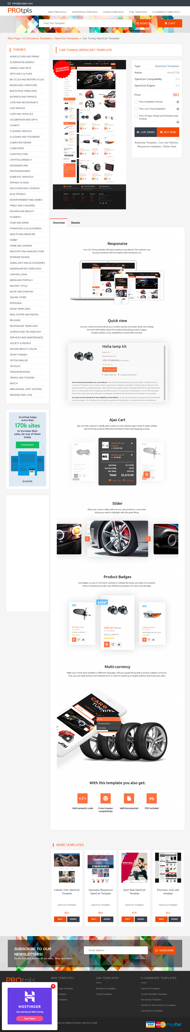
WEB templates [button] (56, 12)
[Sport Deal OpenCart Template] (134, 868)
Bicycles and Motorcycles (27, 79)
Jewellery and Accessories (27, 263)
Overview (59, 222)
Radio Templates (20, 309)
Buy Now (169, 132)
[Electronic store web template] (168, 868)
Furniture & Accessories (25, 228)
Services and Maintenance (26, 337)
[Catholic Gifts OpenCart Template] (67, 868)
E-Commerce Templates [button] (165, 12)
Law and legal (19, 274)
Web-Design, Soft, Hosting (26, 389)
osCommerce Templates (152, 1011)
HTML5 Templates (59, 1000)
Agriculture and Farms (24, 56)
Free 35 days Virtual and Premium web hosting (158, 117)
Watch (14, 383)
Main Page (14, 38)
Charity (15, 125)
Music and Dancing (21, 291)
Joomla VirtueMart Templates (154, 994)
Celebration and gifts (23, 119)
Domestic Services (21, 177)
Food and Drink (19, 223)
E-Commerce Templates (37, 38)
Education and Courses (25, 188)
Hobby (14, 240)
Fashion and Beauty (22, 211)
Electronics (18, 194)
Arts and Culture (21, 74)
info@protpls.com (22, 3)
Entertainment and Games (26, 200)
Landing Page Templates (62, 988)
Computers (17, 148)
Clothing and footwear (25, 137)
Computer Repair (20, 142)
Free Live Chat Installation (152, 109)
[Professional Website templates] (23, 10)
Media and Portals (21, 280)
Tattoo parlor (19, 360)
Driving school (19, 182)
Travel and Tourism (22, 377)
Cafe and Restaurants (24, 102)
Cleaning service (21, 131)
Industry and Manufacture (27, 251)
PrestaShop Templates (151, 1000)
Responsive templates (24, 326)
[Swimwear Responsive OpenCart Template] (101, 868)
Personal (16, 303)
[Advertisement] (27, 553)
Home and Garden (21, 245)
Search (144, 23)
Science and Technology (25, 332)
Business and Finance (23, 97)
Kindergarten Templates (25, 268)
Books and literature (23, 85)
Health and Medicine (22, 234)
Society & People (20, 343)
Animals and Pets (20, 68)
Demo (73, 919)
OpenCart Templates (67, 38)
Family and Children (22, 205)
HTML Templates (138, 12)
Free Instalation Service (151, 101)
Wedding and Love (21, 395)
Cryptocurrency (21, 160)
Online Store (18, 297)
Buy (60, 919)
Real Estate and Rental (24, 314)
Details (75, 222)
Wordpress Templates (85, 12)
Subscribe (166, 950)
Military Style (18, 286)
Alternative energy (22, 62)
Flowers (15, 217)
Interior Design (20, 257)
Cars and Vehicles (21, 114)
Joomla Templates (113, 12)
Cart (171, 23)
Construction (19, 154)
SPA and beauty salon (23, 349)
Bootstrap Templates (23, 91)
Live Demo (147, 132)
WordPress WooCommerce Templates (158, 1005)
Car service (17, 108)
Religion (15, 320)
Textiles (15, 366)
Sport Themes (18, 355)
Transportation (20, 372)
